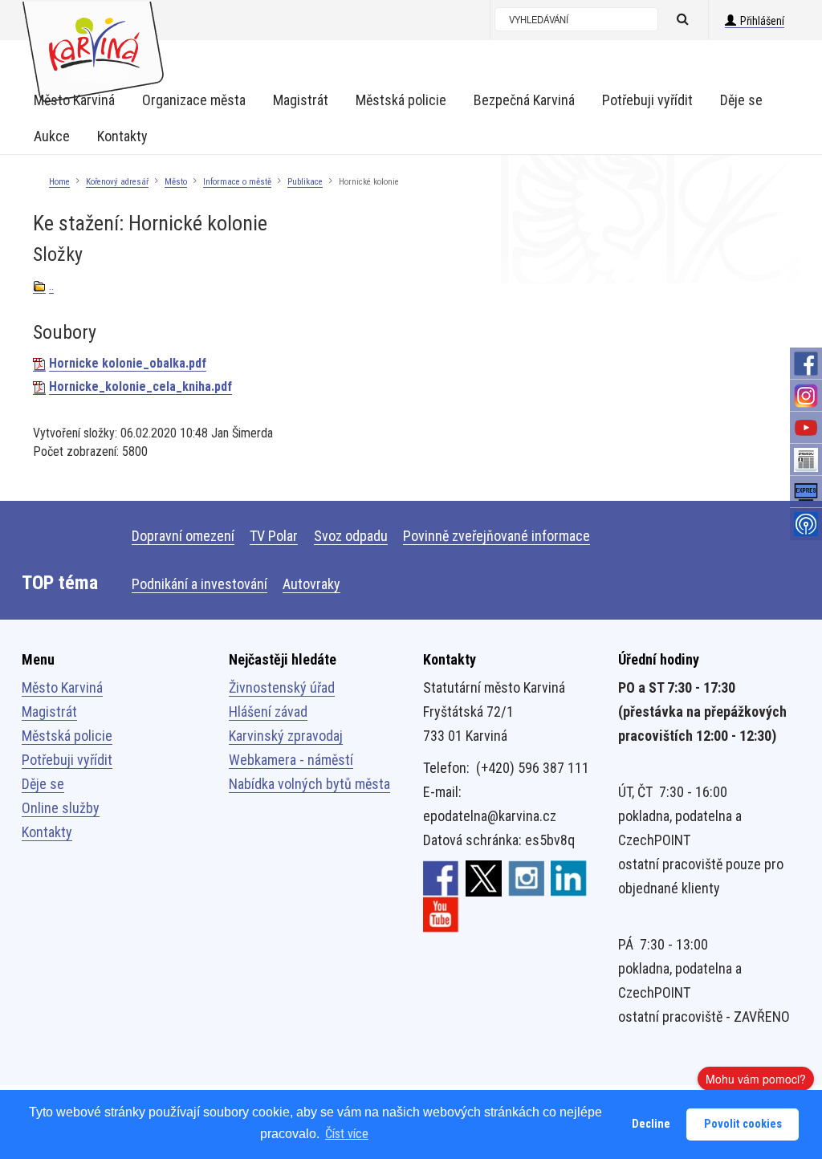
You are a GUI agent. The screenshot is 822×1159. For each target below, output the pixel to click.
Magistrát (49, 711)
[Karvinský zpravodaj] (806, 460)
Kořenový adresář (117, 182)
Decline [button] (651, 1124)
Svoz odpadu (351, 535)
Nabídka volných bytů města (309, 783)
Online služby (61, 807)
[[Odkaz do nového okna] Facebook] (441, 877)
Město (176, 182)
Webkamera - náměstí (291, 759)
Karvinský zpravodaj (286, 735)
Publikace (305, 182)
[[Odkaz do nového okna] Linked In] (569, 877)
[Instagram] (806, 396)
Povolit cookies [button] (743, 1124)
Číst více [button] (346, 1133)
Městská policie (67, 735)
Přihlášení (762, 20)
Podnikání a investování (199, 583)
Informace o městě (237, 182)
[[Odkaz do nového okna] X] (484, 877)
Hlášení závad (268, 711)
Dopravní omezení (183, 535)
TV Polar (274, 535)
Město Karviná (62, 687)
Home (59, 182)
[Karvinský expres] (806, 492)
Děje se (43, 783)
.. (51, 285)
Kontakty (47, 832)
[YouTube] (806, 428)
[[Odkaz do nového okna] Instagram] (526, 877)
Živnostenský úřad (282, 687)
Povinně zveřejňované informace (496, 535)
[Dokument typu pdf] (39, 364)
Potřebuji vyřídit (67, 759)
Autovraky (311, 583)
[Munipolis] (806, 524)
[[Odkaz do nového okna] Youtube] (441, 913)
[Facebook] (806, 364)
